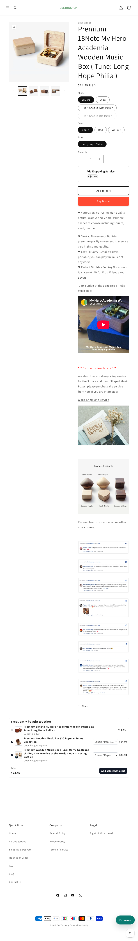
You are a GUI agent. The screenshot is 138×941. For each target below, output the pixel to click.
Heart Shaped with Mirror (97, 107)
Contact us (15, 882)
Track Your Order (18, 857)
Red (100, 129)
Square (86, 99)
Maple (85, 129)
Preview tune (125, 920)
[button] (8, 8)
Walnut (116, 129)
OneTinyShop (63, 925)
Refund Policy (57, 833)
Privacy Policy (57, 841)
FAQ (11, 865)
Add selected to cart (113, 771)
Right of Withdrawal (101, 833)
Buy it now (103, 201)
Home (12, 833)
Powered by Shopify (79, 925)
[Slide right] (65, 91)
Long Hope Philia (92, 144)
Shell (103, 99)
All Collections (17, 841)
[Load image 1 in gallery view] (22, 91)
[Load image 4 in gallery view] (33, 91)
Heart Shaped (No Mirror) (99, 116)
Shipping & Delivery (20, 849)
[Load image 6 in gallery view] (55, 91)
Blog (11, 873)
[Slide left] (13, 91)
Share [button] (85, 706)
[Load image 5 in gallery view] (44, 91)
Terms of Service (58, 849)
